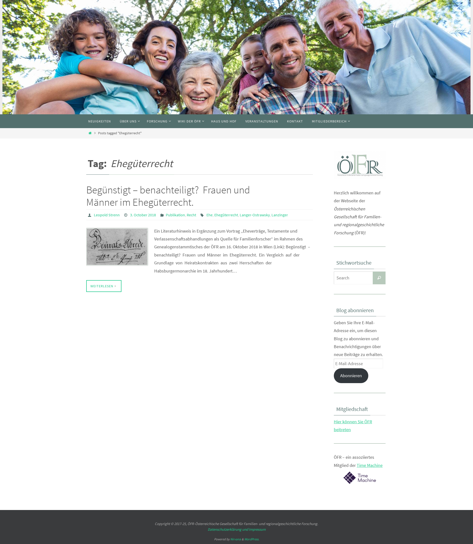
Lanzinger (279, 214)
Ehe (209, 214)
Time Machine (370, 465)
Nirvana (235, 539)
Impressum (257, 529)
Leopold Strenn (107, 214)
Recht (191, 214)
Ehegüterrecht (226, 214)
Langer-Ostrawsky (255, 214)
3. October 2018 (143, 214)
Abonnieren (351, 375)
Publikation (175, 214)
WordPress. (251, 539)
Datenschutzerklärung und (228, 529)
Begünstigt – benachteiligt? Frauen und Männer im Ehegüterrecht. (168, 195)
